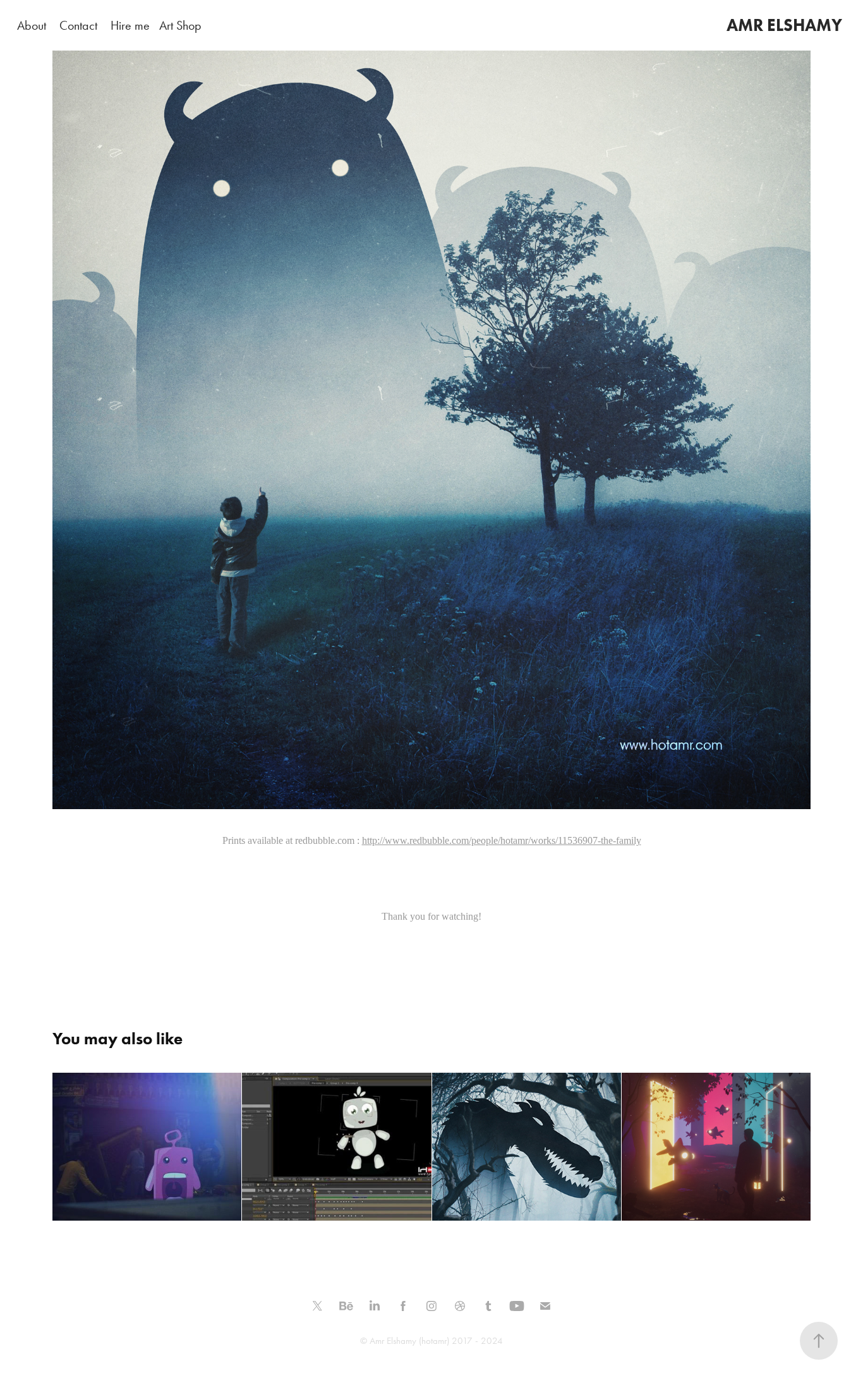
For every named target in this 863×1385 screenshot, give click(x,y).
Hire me (130, 25)
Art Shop (180, 25)
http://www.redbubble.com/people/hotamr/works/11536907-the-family (501, 840)
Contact (78, 25)
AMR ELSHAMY (784, 25)
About (31, 25)
